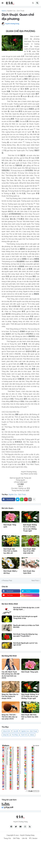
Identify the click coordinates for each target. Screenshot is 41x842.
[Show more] (34, 499)
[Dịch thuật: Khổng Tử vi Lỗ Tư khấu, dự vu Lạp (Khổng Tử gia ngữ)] (30, 517)
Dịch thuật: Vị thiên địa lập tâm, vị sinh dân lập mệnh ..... (26, 608)
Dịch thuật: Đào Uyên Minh (29, 572)
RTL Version (33, 838)
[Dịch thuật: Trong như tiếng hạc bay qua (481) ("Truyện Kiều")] (7, 636)
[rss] (30, 826)
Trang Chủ (7, 838)
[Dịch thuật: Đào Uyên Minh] (30, 563)
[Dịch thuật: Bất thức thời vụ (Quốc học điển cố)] (11, 541)
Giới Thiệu (16, 838)
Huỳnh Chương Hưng (27, 835)
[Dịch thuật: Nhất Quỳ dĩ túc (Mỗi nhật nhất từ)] (30, 541)
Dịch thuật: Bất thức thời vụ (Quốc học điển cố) (10, 551)
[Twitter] (17, 499)
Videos (32, 735)
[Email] (30, 499)
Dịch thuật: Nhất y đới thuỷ (10, 572)
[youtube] (20, 826)
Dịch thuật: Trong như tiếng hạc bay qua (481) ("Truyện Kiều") (25, 635)
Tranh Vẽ (24, 735)
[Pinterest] (26, 499)
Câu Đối (15, 731)
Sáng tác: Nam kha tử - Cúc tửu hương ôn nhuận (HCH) (10, 696)
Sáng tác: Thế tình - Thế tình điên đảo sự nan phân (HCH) (9, 717)
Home (4, 10)
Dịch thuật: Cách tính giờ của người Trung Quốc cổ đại (25, 617)
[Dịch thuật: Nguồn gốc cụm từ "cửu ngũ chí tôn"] (7, 645)
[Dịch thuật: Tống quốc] (11, 517)
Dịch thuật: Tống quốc (9, 526)
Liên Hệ (24, 838)
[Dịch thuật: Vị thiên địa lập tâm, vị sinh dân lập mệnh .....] (7, 610)
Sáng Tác (6, 735)
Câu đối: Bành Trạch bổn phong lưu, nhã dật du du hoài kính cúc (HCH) (10, 675)
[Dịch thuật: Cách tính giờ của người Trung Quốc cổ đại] (7, 619)
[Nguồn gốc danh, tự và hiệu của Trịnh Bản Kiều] (7, 627)
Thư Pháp (15, 735)
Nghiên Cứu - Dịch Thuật (15, 10)
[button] (2, 3)
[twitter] (16, 826)
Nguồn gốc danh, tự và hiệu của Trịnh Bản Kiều (26, 626)
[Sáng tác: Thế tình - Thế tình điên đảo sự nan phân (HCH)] (11, 707)
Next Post (35, 580)
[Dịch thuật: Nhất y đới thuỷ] (11, 563)
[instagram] (25, 826)
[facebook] (11, 826)
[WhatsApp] (22, 499)
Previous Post (7, 580)
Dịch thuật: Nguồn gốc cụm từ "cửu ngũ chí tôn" (25, 644)
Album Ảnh (6, 731)
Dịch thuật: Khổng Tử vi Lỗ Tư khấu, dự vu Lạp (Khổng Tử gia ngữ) (30, 528)
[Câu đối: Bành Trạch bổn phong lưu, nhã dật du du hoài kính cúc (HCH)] (11, 664)
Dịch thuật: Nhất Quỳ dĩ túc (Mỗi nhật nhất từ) (29, 551)
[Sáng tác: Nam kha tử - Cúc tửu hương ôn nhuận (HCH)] (11, 687)
